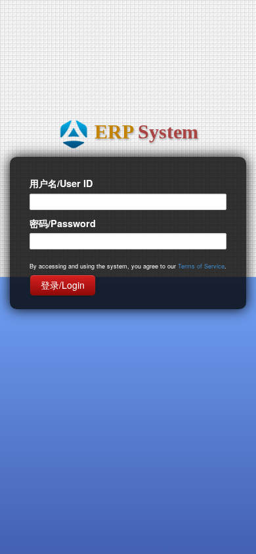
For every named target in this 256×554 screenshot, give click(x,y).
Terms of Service (201, 266)
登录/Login (63, 284)
